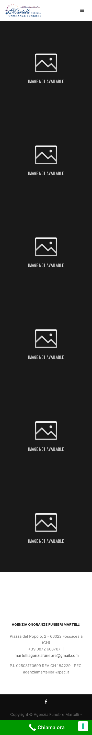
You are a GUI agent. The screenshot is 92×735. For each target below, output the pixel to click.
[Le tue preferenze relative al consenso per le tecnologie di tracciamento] (83, 726)
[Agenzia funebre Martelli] (23, 10)
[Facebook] (46, 701)
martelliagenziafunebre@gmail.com (47, 655)
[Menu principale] (82, 10)
